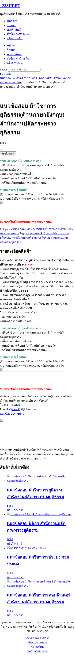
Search (4, 69)
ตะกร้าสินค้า (14, 29)
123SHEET (10, 5)
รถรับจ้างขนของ (38, 651)
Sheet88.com (7, 657)
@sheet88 (14, 409)
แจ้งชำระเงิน (14, 38)
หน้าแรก (12, 20)
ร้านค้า (11, 25)
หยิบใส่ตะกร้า (8, 153)
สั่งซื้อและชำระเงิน (18, 34)
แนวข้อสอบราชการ (25, 78)
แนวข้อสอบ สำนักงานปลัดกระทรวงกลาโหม (39, 229)
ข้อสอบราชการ (37, 642)
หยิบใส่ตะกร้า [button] (15, 510)
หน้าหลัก (5, 78)
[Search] (42, 70)
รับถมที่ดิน (37, 646)
